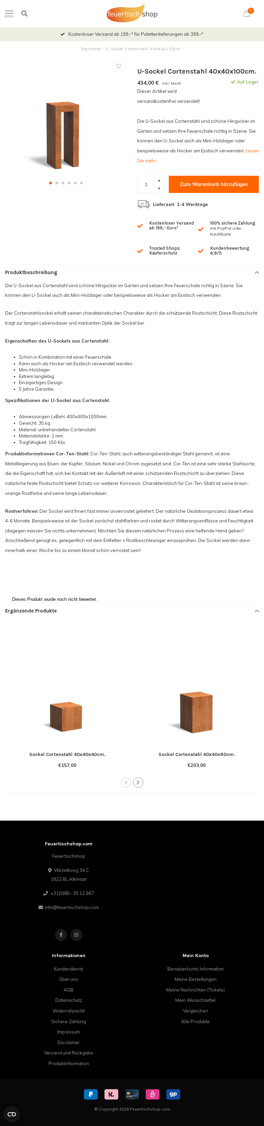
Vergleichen (195, 1011)
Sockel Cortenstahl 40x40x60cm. (196, 754)
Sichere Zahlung (68, 1021)
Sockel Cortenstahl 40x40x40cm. (67, 754)
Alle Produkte (195, 1021)
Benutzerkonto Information (195, 969)
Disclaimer (68, 1042)
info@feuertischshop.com (72, 907)
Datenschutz (68, 1000)
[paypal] (90, 1094)
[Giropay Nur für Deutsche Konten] (173, 1094)
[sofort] (111, 1094)
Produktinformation (68, 1063)
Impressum (68, 1032)
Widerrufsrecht (69, 1011)
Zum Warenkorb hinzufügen (214, 184)
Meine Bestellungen (196, 979)
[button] (50, 183)
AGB (69, 990)
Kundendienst (68, 969)
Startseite (91, 48)
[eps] (152, 1094)
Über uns (68, 979)
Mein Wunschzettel (195, 1000)
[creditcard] (132, 1094)
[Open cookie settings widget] (11, 1114)
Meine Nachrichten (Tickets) (195, 990)
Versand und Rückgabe (68, 1052)
